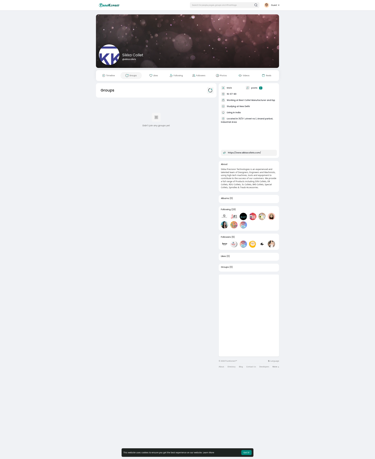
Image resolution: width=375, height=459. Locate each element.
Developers (264, 367)
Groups (225, 267)
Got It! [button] (246, 452)
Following (226, 209)
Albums (225, 198)
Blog (241, 367)
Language (274, 361)
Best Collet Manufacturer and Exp (257, 100)
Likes (223, 256)
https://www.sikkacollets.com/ (244, 152)
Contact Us (251, 367)
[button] (224, 5)
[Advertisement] (249, 295)
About (221, 367)
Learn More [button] (208, 452)
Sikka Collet (132, 55)
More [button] (275, 366)
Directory (231, 367)
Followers (226, 237)
